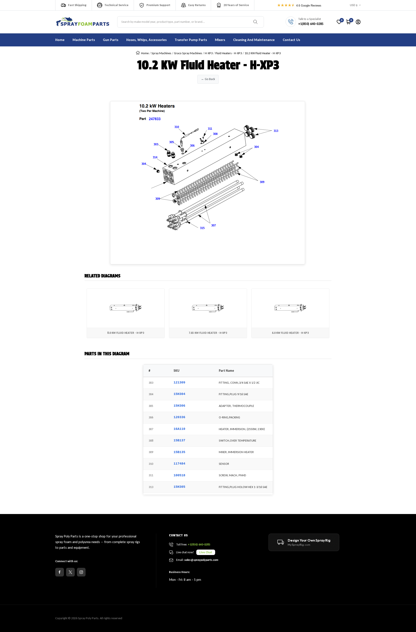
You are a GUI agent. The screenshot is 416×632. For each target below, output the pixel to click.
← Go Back (208, 79)
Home (145, 53)
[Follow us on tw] (70, 572)
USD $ (354, 5)
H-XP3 (209, 53)
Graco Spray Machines (188, 53)
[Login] (358, 22)
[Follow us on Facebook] (59, 572)
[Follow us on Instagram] (81, 572)
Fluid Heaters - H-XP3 (228, 53)
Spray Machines (161, 53)
